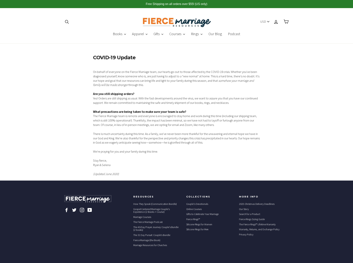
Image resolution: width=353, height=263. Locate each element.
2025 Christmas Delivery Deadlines (256, 204)
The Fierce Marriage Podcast (148, 222)
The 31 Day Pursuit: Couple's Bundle (151, 235)
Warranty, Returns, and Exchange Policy (259, 229)
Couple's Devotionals (197, 204)
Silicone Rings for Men (197, 229)
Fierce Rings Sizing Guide (252, 219)
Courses (175, 33)
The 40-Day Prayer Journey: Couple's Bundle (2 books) (156, 228)
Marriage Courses (142, 217)
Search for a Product (249, 214)
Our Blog (215, 33)
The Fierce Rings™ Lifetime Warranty (257, 224)
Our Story (244, 209)
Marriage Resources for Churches (150, 245)
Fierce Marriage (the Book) (146, 240)
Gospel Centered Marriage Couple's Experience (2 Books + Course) (151, 210)
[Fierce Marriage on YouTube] (90, 210)
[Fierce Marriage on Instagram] (82, 210)
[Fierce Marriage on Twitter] (74, 210)
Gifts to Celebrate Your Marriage (202, 214)
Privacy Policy (246, 234)
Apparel (138, 33)
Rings (195, 33)
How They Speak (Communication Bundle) (155, 204)
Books (118, 33)
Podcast (234, 33)
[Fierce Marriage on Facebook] (66, 210)
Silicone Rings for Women (199, 224)
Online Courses (194, 209)
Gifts (157, 33)
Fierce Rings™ (193, 219)
